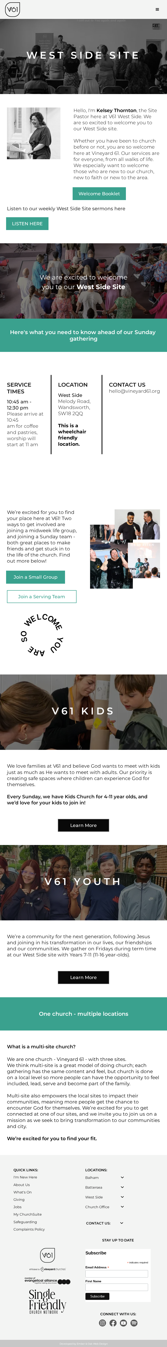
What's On (22, 1192)
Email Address (97, 1267)
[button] (157, 9)
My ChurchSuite (27, 1214)
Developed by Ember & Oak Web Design (84, 1343)
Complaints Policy (29, 1229)
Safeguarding (25, 1222)
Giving (19, 1200)
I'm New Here (25, 1177)
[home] (12, 9)
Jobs (17, 1207)
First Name (93, 1281)
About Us (21, 1185)
